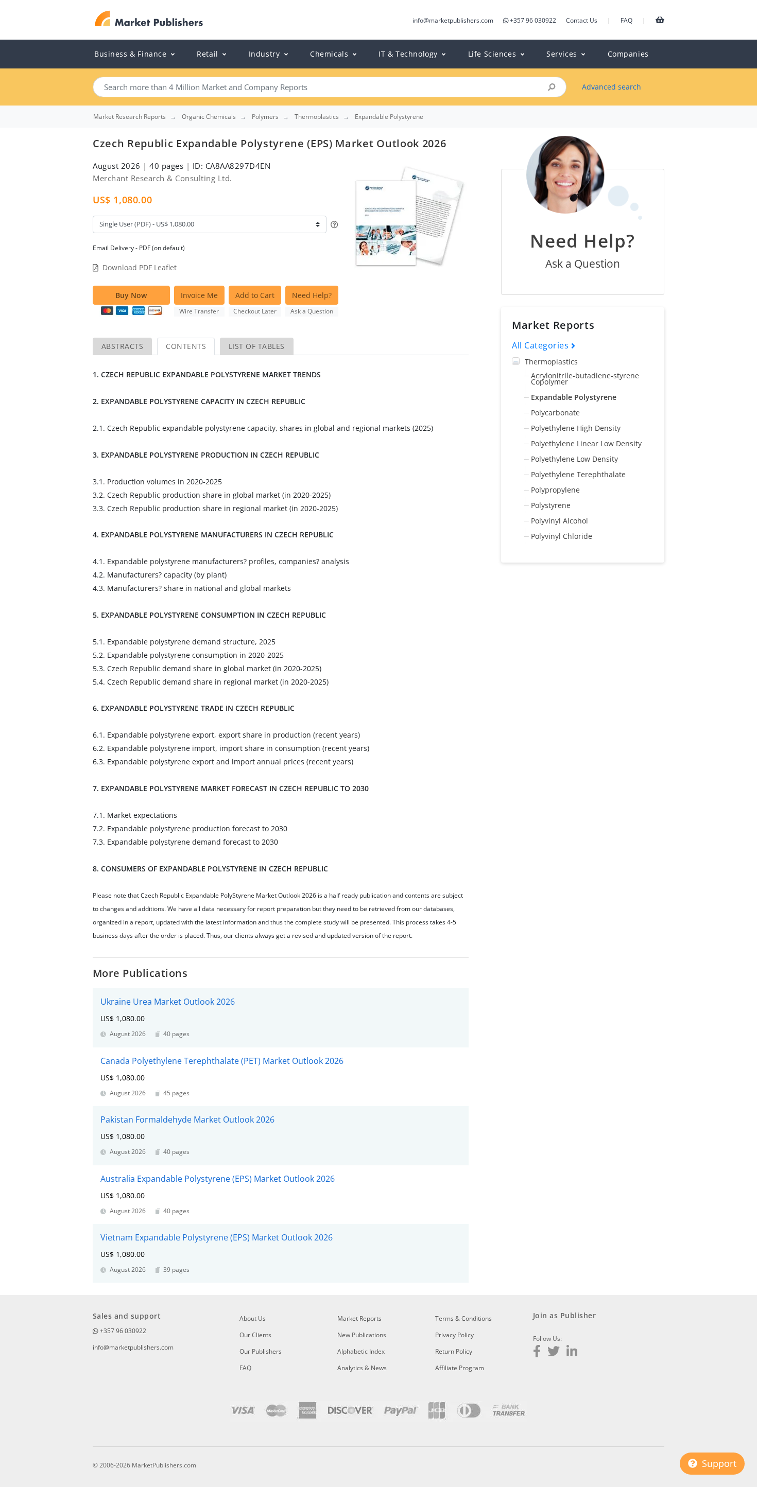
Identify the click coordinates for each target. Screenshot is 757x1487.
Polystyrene (551, 506)
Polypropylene (555, 490)
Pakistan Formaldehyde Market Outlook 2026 (187, 1119)
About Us (252, 1318)
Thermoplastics (551, 362)
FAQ (626, 20)
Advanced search (611, 87)
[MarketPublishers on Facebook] (537, 1352)
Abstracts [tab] (122, 346)
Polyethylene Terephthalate (578, 475)
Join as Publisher (564, 1315)
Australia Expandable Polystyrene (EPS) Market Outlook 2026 (217, 1178)
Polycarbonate (555, 413)
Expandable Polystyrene (573, 398)
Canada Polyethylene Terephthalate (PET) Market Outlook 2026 (221, 1060)
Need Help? (312, 295)
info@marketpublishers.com (452, 20)
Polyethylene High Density (576, 428)
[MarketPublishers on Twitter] (553, 1352)
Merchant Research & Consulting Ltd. (162, 178)
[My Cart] (660, 19)
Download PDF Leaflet (139, 267)
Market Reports (359, 1318)
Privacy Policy (454, 1335)
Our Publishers (260, 1351)
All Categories (541, 346)
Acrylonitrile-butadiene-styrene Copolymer (585, 379)
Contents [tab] (186, 346)
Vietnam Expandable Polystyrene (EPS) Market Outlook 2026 (216, 1237)
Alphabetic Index (361, 1351)
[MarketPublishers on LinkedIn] (571, 1352)
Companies (628, 54)
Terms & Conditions (463, 1318)
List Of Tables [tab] (257, 346)
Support (717, 1463)
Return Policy (453, 1351)
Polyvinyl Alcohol (559, 521)
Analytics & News (362, 1367)
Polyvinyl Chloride (561, 536)
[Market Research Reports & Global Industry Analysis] (149, 18)
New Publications (361, 1335)
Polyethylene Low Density (574, 459)
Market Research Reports (129, 117)
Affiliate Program (459, 1367)
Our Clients (255, 1335)
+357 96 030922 (533, 20)
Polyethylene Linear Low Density (586, 444)
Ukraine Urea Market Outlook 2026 (167, 1001)
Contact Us (581, 20)
